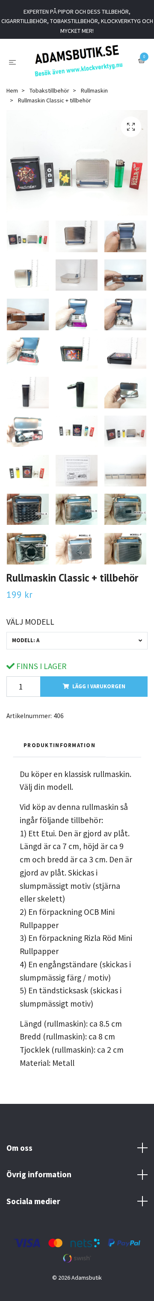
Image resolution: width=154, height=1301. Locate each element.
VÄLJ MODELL (30, 628)
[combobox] (77, 646)
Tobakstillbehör (49, 96)
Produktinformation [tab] (59, 751)
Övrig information (38, 1180)
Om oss (19, 1154)
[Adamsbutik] (78, 63)
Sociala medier (33, 1207)
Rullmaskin (94, 96)
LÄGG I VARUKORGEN (98, 692)
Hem (12, 96)
